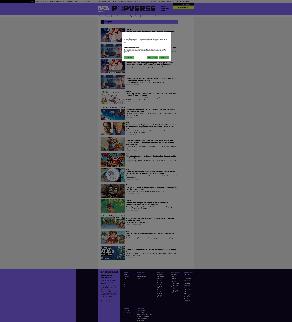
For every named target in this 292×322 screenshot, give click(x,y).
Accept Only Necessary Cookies (152, 57)
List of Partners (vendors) (127, 52)
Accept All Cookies (163, 57)
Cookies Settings (129, 57)
